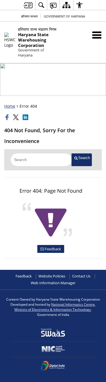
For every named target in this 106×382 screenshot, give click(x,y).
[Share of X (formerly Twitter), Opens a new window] (16, 117)
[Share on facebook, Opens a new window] (7, 117)
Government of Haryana (64, 16)
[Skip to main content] (28, 5)
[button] (97, 35)
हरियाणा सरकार (29, 16)
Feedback (52, 248)
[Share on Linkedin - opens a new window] (26, 117)
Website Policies (51, 276)
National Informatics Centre (73, 304)
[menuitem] (41, 5)
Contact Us (81, 276)
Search (84, 158)
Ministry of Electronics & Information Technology (52, 309)
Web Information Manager (53, 283)
